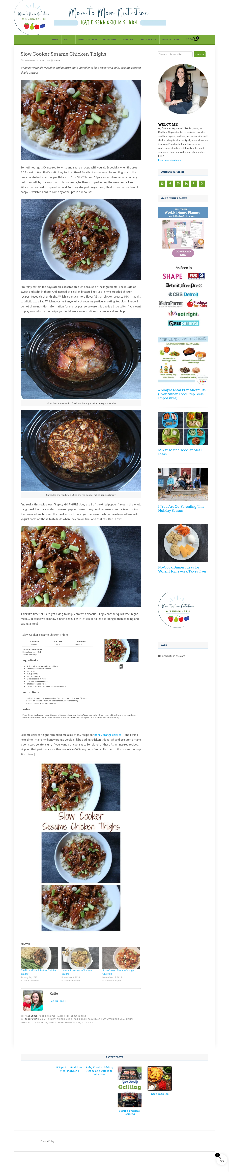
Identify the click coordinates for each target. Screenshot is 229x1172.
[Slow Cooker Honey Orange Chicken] (121, 958)
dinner (83, 1019)
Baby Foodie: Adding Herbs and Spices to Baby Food (99, 1070)
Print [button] (121, 668)
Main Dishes (63, 1016)
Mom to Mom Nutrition (110, 16)
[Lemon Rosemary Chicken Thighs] (80, 958)
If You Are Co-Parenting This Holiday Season (181, 509)
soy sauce (87, 1022)
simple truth (56, 1022)
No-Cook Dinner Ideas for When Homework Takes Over (182, 569)
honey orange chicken (108, 735)
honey (129, 1019)
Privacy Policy (47, 1141)
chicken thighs (56, 1019)
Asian (43, 1019)
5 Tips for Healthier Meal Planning (69, 1069)
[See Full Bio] (66, 1000)
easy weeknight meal (113, 1019)
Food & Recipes (47, 1016)
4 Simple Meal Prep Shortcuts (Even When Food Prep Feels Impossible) (182, 394)
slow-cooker (72, 1022)
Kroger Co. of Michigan (34, 1022)
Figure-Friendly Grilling (129, 1112)
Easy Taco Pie (160, 1093)
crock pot (72, 1019)
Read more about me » (169, 159)
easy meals (94, 1019)
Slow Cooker (78, 1016)
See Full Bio (57, 1001)
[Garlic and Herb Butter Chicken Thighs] (39, 958)
